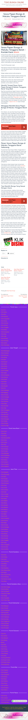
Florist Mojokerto (4, 507)
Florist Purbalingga (5, 397)
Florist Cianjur (4, 440)
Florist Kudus (4, 383)
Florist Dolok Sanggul (5, 587)
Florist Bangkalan (4, 472)
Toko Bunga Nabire (5, 702)
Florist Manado (4, 640)
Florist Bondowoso (5, 483)
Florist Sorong (4, 695)
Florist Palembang (5, 576)
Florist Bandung (4, 338)
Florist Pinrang (4, 649)
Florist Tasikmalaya (5, 345)
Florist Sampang (4, 531)
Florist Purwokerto (5, 353)
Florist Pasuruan (4, 520)
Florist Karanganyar (5, 332)
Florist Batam (4, 572)
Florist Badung (4, 676)
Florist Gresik (4, 485)
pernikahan (23, 165)
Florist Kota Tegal (4, 425)
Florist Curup (3, 565)
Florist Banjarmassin (5, 614)
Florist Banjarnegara (5, 350)
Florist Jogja (3, 336)
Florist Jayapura (4, 697)
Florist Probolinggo (5, 527)
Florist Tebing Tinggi (5, 600)
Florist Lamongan (4, 494)
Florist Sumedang (4, 464)
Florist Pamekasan (5, 518)
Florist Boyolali (4, 361)
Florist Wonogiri (4, 412)
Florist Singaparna (5, 466)
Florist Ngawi (3, 514)
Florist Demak (4, 368)
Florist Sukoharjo (4, 323)
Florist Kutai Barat (5, 623)
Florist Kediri (3, 492)
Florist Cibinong (4, 325)
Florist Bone (3, 644)
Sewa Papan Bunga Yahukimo (23, 296)
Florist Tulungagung (5, 544)
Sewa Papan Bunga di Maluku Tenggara (19, 269)
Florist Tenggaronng (5, 621)
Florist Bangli (4, 678)
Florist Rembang (4, 401)
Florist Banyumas (4, 355)
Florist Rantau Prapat (5, 593)
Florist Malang (4, 503)
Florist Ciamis (4, 431)
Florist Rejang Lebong (5, 570)
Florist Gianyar (4, 683)
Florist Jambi (3, 559)
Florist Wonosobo (4, 414)
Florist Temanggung (5, 410)
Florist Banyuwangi (5, 474)
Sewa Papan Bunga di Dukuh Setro (7, 296)
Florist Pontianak (4, 608)
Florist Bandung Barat (5, 437)
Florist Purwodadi (4, 370)
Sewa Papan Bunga (11, 290)
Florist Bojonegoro (5, 481)
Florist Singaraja (4, 670)
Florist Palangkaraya (5, 610)
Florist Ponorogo (4, 525)
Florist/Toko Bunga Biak (6, 700)
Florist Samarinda (4, 612)
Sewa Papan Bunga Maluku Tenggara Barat (6, 269)
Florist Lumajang (4, 496)
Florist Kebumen (4, 316)
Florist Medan (4, 563)
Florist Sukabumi (4, 462)
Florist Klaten (4, 381)
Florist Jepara (4, 372)
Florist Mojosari (4, 509)
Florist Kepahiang (4, 568)
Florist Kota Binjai (4, 589)
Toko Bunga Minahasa (5, 657)
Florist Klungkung (4, 687)
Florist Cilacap (4, 321)
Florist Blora (3, 314)
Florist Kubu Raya (5, 619)
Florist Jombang (4, 489)
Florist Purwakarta (5, 457)
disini (16, 52)
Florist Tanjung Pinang (5, 574)
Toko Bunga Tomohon (5, 660)
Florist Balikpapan (5, 605)
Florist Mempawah (5, 625)
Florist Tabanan (4, 689)
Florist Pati (3, 310)
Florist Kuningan (4, 451)
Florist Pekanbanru (5, 561)
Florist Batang (4, 357)
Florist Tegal (3, 408)
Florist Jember (4, 487)
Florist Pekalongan (5, 390)
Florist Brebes (4, 329)
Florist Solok (3, 554)
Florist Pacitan (4, 516)
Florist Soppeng (4, 653)
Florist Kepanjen (4, 505)
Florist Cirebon (4, 442)
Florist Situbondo (4, 536)
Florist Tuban (3, 542)
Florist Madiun (4, 312)
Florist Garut (3, 444)
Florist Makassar (4, 638)
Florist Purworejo (4, 399)
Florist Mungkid (4, 386)
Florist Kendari (4, 635)
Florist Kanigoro (4, 478)
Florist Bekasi (4, 435)
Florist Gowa (3, 655)
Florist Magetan (4, 500)
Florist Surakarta (4, 423)
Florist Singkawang (5, 616)
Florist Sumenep (4, 538)
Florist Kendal (4, 379)
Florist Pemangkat (5, 627)
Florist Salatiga (4, 421)
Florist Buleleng (4, 681)
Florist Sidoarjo (4, 533)
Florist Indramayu (4, 446)
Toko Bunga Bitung (5, 664)
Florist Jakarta (4, 343)
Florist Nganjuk (4, 511)
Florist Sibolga (4, 595)
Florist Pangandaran (5, 318)
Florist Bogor (3, 334)
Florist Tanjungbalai (5, 598)
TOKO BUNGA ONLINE (14, 2)
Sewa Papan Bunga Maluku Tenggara (5, 278)
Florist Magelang (4, 392)
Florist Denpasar (4, 672)
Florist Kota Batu (4, 546)
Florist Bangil (4, 522)
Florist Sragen (4, 403)
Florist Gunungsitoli (5, 591)
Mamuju (2, 642)
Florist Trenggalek (4, 327)
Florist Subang (4, 459)
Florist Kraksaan (4, 529)
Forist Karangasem (5, 674)
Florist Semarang (4, 340)
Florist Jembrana (4, 685)
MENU (24, 9)
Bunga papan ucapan (17, 97)
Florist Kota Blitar (4, 549)
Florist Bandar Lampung (6, 579)
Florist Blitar (3, 476)
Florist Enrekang (4, 651)
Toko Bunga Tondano (5, 662)
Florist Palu (3, 633)
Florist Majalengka (5, 453)
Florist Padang (4, 557)
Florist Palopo (4, 646)
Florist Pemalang (4, 394)
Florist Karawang (4, 448)
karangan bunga (7, 232)
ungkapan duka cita (13, 101)
